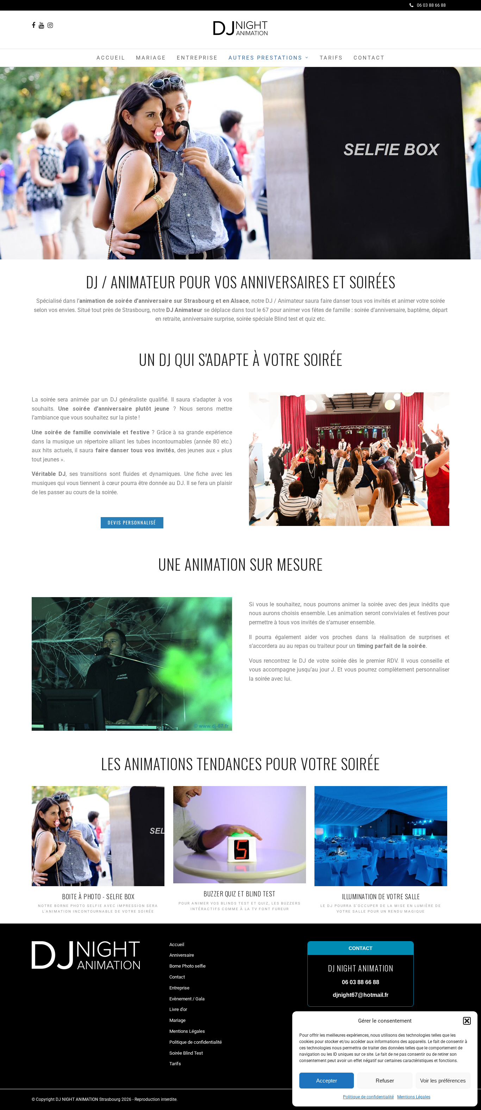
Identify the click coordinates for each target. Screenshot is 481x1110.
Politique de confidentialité (368, 1096)
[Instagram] (50, 25)
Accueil (110, 58)
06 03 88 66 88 (431, 5)
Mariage (151, 58)
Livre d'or (178, 1009)
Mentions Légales (413, 1096)
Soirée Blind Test (186, 1053)
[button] (466, 1020)
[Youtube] (41, 25)
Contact (369, 58)
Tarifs (331, 58)
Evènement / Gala (187, 998)
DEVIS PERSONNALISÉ (132, 522)
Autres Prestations (265, 58)
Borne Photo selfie (187, 966)
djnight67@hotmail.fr (360, 995)
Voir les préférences (443, 1081)
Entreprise (197, 58)
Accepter (326, 1081)
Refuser (385, 1081)
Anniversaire (181, 955)
